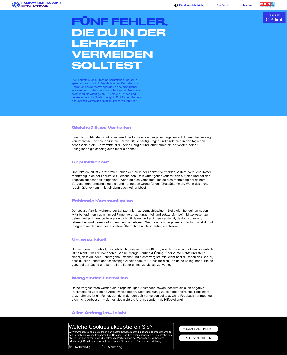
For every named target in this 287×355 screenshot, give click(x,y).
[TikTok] (281, 20)
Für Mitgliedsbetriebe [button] (191, 5)
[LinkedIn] (276, 20)
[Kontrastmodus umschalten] (176, 5)
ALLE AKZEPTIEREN (198, 337)
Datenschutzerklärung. (149, 341)
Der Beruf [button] (222, 5)
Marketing (115, 347)
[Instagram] (267, 20)
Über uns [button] (246, 5)
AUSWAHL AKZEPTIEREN (199, 328)
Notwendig (82, 347)
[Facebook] (272, 20)
